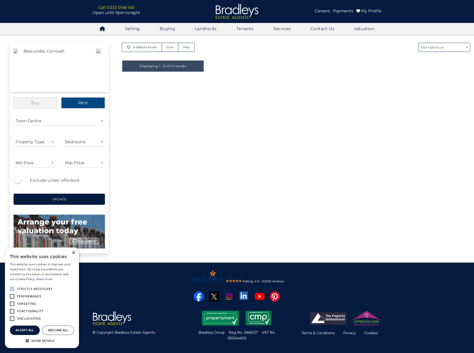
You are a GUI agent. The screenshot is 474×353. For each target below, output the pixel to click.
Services (282, 28)
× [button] (73, 253)
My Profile (370, 11)
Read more (44, 279)
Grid (170, 47)
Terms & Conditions (318, 333)
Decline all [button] (58, 330)
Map (186, 47)
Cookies (371, 333)
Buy (35, 103)
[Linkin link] (244, 295)
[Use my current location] (99, 68)
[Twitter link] (214, 296)
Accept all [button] (25, 330)
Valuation (364, 28)
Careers (322, 11)
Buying (167, 28)
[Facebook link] (199, 296)
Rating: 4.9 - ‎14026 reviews (263, 281)
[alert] (42, 298)
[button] (42, 340)
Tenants (245, 28)
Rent (83, 103)
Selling (132, 28)
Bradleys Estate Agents (237, 11)
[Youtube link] (260, 296)
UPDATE (59, 199)
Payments (343, 11)
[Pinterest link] (275, 296)
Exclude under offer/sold (54, 180)
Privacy (349, 333)
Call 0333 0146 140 (117, 7)
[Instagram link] (229, 296)
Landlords (206, 28)
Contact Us (322, 28)
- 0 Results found (144, 47)
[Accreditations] (345, 317)
